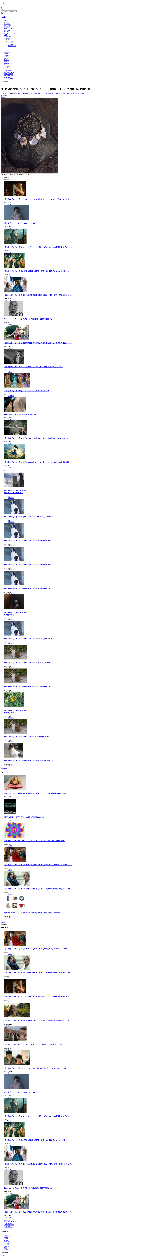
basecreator (7, 66)
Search (2, 9)
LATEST (6, 22)
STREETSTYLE (9, 28)
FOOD (10, 42)
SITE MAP (7, 77)
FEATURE (7, 24)
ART (5, 35)
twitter (6, 57)
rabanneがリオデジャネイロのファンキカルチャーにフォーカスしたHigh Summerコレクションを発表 (53, 93)
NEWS (6, 20)
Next (3, 97)
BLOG (10, 49)
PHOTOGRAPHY (9, 33)
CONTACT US (8, 78)
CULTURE (7, 36)
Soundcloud (7, 61)
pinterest (6, 55)
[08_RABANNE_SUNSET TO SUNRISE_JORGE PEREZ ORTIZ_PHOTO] (29, 173)
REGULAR (7, 25)
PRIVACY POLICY (10, 72)
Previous (4, 95)
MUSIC (6, 31)
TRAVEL (10, 41)
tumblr (6, 53)
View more (4, 470)
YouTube (6, 60)
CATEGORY (8, 38)
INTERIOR (11, 44)
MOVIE (10, 39)
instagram (7, 52)
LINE (5, 64)
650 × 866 (17, 93)
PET (9, 47)
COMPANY (7, 71)
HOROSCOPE (12, 46)
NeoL (4, 3)
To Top (3, 1255)
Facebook (7, 58)
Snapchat (6, 63)
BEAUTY (7, 30)
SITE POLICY (8, 74)
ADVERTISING (9, 75)
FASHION (7, 27)
